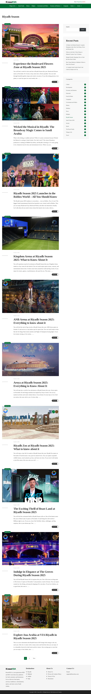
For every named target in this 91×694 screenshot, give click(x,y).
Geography (65, 5)
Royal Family (21, 5)
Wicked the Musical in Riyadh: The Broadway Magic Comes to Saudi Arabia (34, 130)
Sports (67, 126)
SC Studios (59, 692)
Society (78, 5)
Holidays (68, 108)
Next (34, 658)
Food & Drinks (69, 96)
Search (67, 27)
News (67, 111)
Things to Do (12, 5)
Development (69, 87)
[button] (12, 6)
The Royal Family (70, 129)
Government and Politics (42, 5)
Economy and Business (55, 5)
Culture (72, 5)
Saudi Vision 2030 (70, 120)
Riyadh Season (7, 24)
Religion (33, 5)
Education (68, 93)
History (28, 5)
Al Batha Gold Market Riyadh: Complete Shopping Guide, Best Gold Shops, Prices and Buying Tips (75, 47)
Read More (55, 81)
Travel (67, 135)
